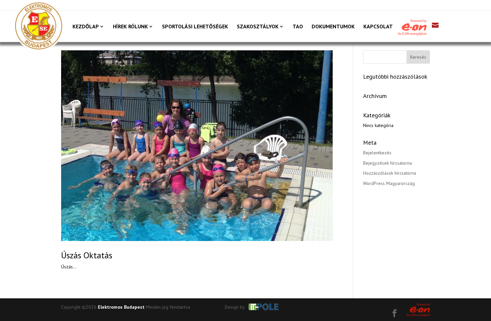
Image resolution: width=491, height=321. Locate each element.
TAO (298, 27)
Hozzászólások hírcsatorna (389, 173)
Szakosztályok (258, 27)
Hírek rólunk (130, 27)
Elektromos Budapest (121, 307)
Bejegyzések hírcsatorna (387, 163)
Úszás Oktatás (86, 255)
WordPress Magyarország (389, 183)
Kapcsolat (378, 27)
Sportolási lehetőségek (195, 27)
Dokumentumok (333, 27)
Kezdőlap (85, 27)
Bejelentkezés (377, 153)
